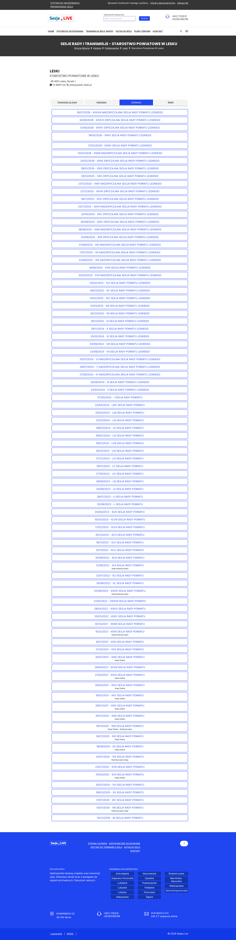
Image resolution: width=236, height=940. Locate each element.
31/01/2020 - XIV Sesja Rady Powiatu (120, 800)
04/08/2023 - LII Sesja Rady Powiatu (119, 489)
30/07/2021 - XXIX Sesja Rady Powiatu (120, 658)
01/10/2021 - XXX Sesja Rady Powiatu (120, 649)
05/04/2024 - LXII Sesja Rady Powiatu (120, 412)
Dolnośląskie (122, 873)
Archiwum (136, 102)
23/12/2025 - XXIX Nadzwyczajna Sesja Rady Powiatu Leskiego (120, 183)
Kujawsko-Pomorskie (122, 878)
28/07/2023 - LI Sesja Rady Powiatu (120, 496)
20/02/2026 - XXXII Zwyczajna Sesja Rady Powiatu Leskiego (119, 160)
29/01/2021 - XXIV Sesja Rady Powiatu (119, 707)
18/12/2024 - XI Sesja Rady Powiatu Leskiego (120, 321)
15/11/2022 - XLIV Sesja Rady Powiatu (120, 550)
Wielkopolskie (176, 886)
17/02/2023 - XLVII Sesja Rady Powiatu (120, 527)
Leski (125, 48)
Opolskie (149, 878)
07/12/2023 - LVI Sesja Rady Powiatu (120, 458)
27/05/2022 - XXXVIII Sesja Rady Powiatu (120, 601)
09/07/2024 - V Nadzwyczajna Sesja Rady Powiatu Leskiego (120, 366)
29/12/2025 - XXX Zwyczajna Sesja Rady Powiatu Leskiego (119, 176)
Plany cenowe (142, 31)
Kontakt (158, 31)
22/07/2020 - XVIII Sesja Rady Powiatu (120, 766)
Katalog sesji (124, 31)
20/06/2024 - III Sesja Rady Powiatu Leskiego (119, 382)
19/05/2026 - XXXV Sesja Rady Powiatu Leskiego (119, 136)
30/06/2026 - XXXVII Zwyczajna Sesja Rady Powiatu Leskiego (119, 120)
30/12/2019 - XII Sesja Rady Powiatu (120, 817)
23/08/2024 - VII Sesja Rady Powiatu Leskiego (120, 351)
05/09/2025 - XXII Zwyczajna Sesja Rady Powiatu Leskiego (120, 237)
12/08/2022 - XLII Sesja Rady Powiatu (120, 567)
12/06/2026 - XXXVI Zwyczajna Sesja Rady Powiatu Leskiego (120, 127)
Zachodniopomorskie (176, 890)
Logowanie (56, 933)
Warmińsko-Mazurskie (176, 880)
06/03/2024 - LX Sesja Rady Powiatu (120, 427)
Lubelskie (122, 883)
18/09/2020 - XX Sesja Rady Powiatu (119, 748)
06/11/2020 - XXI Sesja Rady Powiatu (120, 737)
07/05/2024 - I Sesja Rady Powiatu (119, 397)
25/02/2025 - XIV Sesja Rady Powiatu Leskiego (120, 298)
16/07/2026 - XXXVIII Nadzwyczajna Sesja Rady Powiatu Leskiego (120, 112)
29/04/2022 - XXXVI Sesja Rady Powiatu (120, 608)
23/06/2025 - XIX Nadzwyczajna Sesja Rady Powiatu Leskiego (120, 260)
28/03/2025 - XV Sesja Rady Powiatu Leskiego (120, 290)
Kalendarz (102, 102)
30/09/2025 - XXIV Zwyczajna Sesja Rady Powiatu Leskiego (120, 221)
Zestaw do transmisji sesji (106, 847)
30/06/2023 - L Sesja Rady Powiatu (120, 504)
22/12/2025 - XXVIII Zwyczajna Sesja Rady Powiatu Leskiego (119, 191)
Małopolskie (122, 897)
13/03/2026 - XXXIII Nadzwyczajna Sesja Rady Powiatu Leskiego (120, 153)
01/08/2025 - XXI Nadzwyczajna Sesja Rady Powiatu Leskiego (120, 244)
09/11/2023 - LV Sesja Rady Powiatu (120, 466)
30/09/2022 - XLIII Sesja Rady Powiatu (119, 557)
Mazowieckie (149, 873)
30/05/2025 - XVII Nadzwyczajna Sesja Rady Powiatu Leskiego (119, 275)
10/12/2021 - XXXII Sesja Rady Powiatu (119, 633)
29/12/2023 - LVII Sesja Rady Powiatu (120, 450)
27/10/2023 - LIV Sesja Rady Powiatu (120, 473)
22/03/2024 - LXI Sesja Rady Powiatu (120, 420)
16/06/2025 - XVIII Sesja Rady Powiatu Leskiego (120, 267)
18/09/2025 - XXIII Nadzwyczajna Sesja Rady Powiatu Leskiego (119, 229)
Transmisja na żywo (67, 102)
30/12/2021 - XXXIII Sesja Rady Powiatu (120, 623)
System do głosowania (70, 31)
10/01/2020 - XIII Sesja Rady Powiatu (119, 809)
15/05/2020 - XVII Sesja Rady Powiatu (120, 776)
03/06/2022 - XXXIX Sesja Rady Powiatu (120, 592)
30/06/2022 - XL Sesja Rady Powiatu (120, 583)
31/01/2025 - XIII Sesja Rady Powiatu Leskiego (120, 305)
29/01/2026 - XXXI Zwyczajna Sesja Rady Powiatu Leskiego (120, 168)
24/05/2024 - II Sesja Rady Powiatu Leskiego (120, 389)
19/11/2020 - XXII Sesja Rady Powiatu (120, 727)
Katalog (97, 48)
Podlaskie (149, 887)
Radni (171, 102)
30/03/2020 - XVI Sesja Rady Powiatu (120, 784)
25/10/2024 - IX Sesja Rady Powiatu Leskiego (120, 336)
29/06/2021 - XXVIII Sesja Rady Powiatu (120, 667)
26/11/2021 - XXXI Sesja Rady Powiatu (120, 641)
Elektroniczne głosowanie (124, 843)
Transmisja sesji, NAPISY (99, 31)
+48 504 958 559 (180, 19)
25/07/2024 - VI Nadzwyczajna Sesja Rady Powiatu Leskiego (120, 359)
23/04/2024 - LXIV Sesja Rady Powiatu (120, 405)
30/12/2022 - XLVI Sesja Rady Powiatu (119, 534)
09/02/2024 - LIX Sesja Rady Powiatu (120, 435)
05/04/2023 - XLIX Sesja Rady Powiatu (120, 511)
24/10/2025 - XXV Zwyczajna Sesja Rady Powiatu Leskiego (120, 214)
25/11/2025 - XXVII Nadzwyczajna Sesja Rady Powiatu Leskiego (120, 206)
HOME (51, 31)
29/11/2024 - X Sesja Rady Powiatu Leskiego (120, 328)
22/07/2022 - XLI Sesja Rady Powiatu (120, 575)
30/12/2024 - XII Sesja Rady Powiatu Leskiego (120, 313)
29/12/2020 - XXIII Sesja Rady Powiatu (120, 717)
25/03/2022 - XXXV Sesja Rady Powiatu (120, 616)
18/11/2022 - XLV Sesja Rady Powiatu (120, 542)
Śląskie (149, 897)
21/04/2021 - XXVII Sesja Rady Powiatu (120, 676)
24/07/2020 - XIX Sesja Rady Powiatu (120, 758)
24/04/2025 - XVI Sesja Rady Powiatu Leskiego (119, 282)
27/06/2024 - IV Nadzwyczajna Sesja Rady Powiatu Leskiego (120, 374)
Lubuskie (122, 887)
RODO (70, 933)
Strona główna (82, 48)
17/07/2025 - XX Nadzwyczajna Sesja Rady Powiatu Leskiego (120, 252)
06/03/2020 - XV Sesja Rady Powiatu (120, 792)
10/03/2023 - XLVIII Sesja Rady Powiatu (120, 519)
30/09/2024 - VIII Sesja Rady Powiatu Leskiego (120, 344)
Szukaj (144, 18)
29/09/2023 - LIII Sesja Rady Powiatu (120, 481)
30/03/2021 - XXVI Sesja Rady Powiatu (120, 686)
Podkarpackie (112, 48)
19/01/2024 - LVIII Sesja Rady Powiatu (120, 443)
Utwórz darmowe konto (162, 3)
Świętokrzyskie (176, 873)
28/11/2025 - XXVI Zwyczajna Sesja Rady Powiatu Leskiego (120, 198)
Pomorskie (149, 892)
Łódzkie (122, 892)
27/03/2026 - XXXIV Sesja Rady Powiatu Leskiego (120, 145)
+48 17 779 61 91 (179, 16)
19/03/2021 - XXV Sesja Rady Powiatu (120, 697)
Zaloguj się (182, 3)
